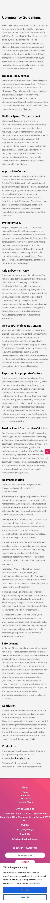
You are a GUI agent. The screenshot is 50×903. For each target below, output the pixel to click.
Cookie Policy (34, 883)
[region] (25, 883)
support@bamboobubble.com (16, 758)
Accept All (25, 890)
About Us (25, 795)
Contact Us (25, 798)
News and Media (25, 802)
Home (25, 792)
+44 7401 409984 (25, 829)
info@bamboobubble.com (25, 839)
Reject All (25, 897)
